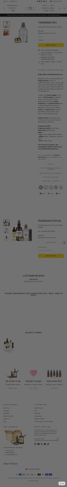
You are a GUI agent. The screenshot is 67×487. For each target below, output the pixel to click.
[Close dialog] (63, 223)
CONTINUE (17, 252)
